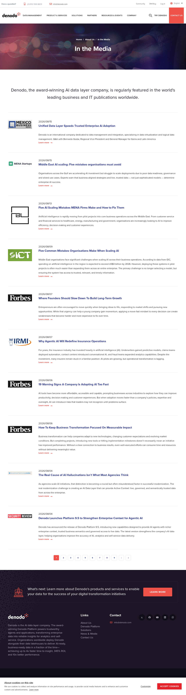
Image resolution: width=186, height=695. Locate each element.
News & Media (89, 633)
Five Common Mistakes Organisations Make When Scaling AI (79, 251)
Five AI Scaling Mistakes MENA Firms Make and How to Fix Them (82, 207)
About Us (89, 39)
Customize (146, 686)
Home (79, 39)
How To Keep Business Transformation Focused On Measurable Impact (86, 427)
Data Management (32, 15)
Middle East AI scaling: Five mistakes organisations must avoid (80, 164)
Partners (92, 15)
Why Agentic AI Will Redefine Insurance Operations (73, 341)
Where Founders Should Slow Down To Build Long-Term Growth (81, 298)
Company (131, 15)
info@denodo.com (60, 4)
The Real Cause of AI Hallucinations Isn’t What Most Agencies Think (84, 475)
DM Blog (152, 3)
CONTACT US (176, 15)
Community (140, 3)
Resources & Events (112, 15)
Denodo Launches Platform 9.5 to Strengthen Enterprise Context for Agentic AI (91, 518)
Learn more (44, 142)
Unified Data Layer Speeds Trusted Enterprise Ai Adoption (77, 126)
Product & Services (57, 15)
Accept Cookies (169, 686)
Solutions (77, 15)
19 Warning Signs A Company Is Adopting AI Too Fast (74, 384)
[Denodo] (11, 15)
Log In (162, 3)
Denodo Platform (90, 626)
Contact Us (87, 637)
